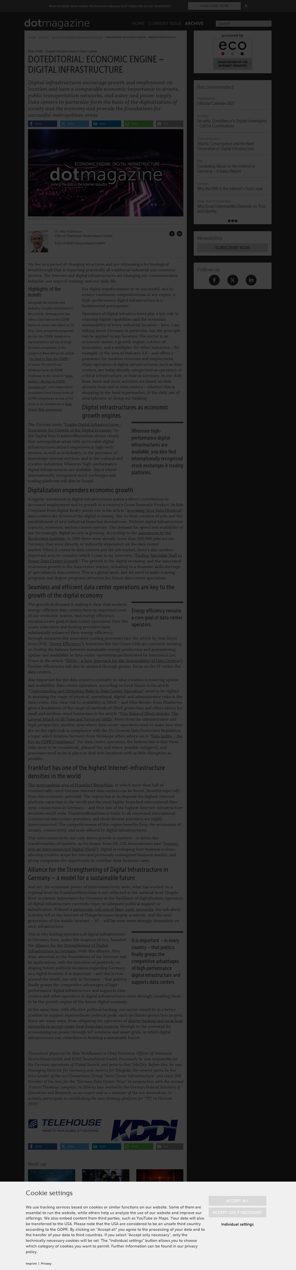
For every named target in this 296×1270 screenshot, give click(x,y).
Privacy (46, 1263)
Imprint (31, 1263)
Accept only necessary (237, 1212)
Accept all (237, 1201)
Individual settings (237, 1224)
